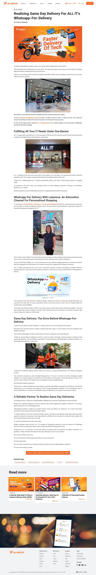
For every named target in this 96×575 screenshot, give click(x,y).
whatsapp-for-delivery (72, 462)
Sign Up (90, 3)
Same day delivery (20, 462)
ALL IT (60, 462)
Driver (41, 3)
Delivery (23, 3)
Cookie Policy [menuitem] (80, 556)
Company (57, 3)
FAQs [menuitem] (40, 566)
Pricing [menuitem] (41, 563)
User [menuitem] (54, 556)
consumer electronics (48, 462)
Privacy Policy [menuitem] (80, 553)
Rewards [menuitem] (41, 561)
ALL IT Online (50, 297)
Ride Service (33, 3)
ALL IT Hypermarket (43, 123)
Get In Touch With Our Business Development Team (48, 453)
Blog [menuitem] (66, 558)
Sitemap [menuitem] (67, 566)
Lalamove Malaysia (22, 22)
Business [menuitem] (41, 553)
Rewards (50, 3)
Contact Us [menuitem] (67, 563)
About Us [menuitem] (67, 553)
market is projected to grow (29, 117)
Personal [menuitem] (41, 556)
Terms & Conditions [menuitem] (81, 558)
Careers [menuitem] (67, 561)
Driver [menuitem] (40, 558)
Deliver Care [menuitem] (68, 556)
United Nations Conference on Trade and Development (41, 204)
